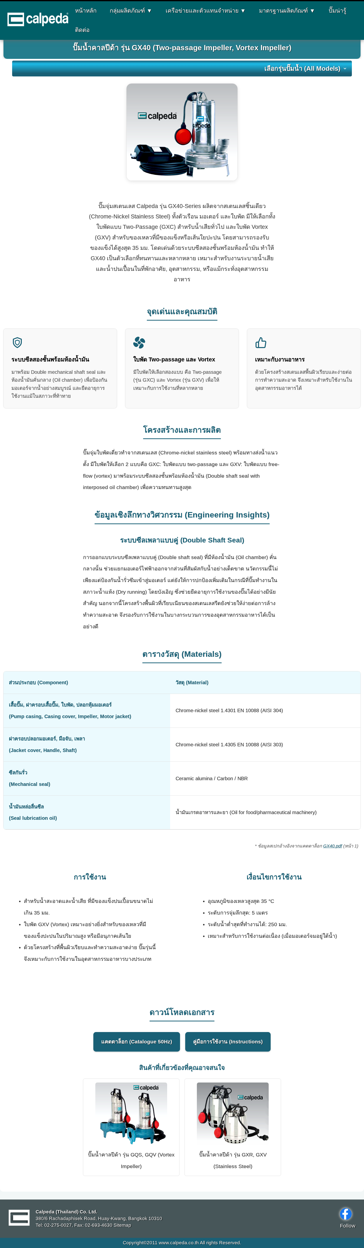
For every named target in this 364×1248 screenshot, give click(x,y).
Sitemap (121, 1225)
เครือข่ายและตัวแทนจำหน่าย (206, 10)
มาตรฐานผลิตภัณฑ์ (287, 10)
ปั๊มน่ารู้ (337, 10)
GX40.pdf (332, 846)
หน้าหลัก (86, 10)
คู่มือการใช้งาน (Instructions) (228, 1042)
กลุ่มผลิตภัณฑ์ (131, 10)
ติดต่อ (82, 30)
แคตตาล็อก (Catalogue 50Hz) (136, 1042)
